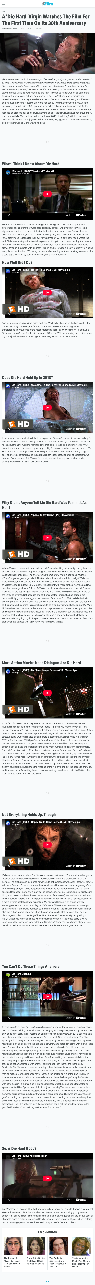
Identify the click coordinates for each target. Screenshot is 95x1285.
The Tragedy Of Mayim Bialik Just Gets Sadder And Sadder (12, 1262)
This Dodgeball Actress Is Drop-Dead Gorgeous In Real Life (57, 1262)
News (4, 11)
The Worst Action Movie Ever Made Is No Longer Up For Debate (81, 1262)
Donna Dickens (10, 28)
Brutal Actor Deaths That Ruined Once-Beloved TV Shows (36, 1261)
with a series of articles (77, 82)
